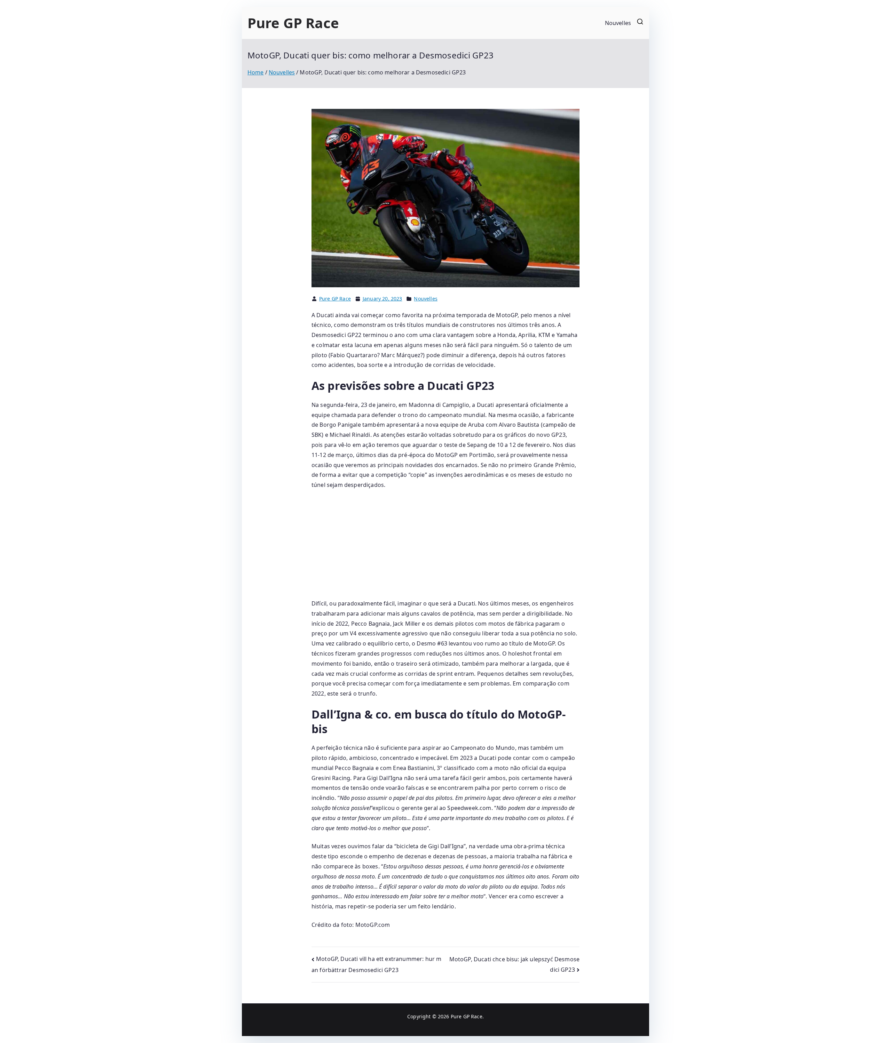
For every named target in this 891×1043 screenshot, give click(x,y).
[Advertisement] (445, 547)
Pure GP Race (293, 22)
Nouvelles (618, 23)
